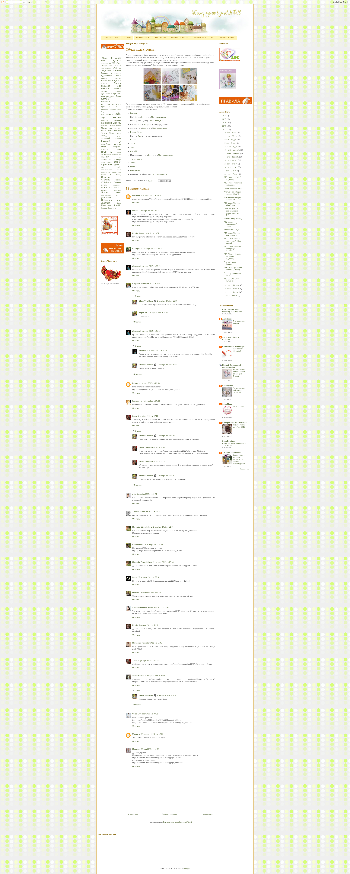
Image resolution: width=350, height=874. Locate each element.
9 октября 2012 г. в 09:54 (147, 494)
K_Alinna (133, 140)
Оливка (133, 167)
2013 (224, 126)
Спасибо (105, 180)
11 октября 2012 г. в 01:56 (162, 527)
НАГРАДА (104, 136)
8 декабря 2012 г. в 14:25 (148, 660)
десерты (105, 104)
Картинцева (117, 112)
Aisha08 (133, 151)
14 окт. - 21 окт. (231, 167)
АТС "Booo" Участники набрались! (233, 184)
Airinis (118, 193)
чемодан (117, 187)
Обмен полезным (199, 38)
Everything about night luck (232, 312)
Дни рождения (160, 38)
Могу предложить (158, 117)
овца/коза (106, 144)
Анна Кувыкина (111, 61)
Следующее (133, 814)
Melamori (136, 749)
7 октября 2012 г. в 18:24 (155, 447)
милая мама (107, 131)
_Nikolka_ (105, 58)
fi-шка (133, 163)
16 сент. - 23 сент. (232, 289)
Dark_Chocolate (106, 195)
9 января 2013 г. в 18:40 (155, 676)
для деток (116, 104)
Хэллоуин (117, 185)
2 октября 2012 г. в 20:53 (158, 313)
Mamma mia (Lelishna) (233, 219)
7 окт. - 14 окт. (230, 171)
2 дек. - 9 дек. (230, 143)
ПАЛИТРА (106, 152)
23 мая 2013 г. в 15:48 (150, 749)
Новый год (111, 141)
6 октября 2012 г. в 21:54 (149, 383)
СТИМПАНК (106, 182)
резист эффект (106, 162)
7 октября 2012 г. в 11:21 (167, 365)
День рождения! (108, 96)
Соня (134, 714)
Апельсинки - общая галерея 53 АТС (232, 193)
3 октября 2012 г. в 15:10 (150, 331)
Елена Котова (115, 107)
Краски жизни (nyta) (232, 230)
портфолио (110, 154)
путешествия (106, 159)
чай (110, 187)
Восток (117, 83)
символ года (116, 172)
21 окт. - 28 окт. (231, 164)
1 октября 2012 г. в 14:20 (151, 196)
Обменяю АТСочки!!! (226, 38)
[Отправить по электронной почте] (159, 181)
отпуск (104, 149)
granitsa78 (106, 197)
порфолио (117, 154)
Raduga (104, 208)
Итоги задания (238, 406)
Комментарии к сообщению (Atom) (177, 822)
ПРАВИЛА (105, 157)
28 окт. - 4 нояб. (231, 160)
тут (151, 121)
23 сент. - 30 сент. (232, 285)
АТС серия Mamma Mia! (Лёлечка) (232, 234)
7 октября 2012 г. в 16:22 (150, 401)
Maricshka (106, 205)
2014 (224, 123)
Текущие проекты (143, 38)
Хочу (143, 117)
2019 (224, 116)
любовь (117, 123)
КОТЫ (118, 114)
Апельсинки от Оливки (230, 263)
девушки (117, 91)
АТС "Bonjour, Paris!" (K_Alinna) (232, 178)
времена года (111, 86)
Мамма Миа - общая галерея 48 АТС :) (232, 198)
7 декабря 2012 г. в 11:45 (152, 643)
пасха (103, 154)
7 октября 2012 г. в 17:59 (148, 416)
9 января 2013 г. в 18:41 (167, 695)
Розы (110, 164)
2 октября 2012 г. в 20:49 (151, 284)
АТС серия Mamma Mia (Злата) (232, 204)
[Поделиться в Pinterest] (170, 181)
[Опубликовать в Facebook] (167, 181)
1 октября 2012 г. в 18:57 (149, 233)
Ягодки (104, 192)
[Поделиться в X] (164, 181)
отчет (119, 149)
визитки (118, 78)
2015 (224, 119)
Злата (132, 144)
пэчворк (117, 159)
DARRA (135, 211)
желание (104, 109)
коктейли (109, 114)
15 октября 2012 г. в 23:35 (162, 562)
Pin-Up (117, 205)
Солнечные (107, 177)
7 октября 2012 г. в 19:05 (155, 461)
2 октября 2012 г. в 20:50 (167, 301)
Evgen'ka (136, 284)
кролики (117, 120)
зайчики (113, 109)
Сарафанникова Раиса (111, 169)
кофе (103, 118)
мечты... (117, 128)
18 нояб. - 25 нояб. (232, 150)
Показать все (244, 469)
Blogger (187, 869)
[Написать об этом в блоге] (162, 181)
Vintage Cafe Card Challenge (234, 423)
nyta (132, 147)
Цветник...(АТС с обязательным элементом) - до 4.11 (231, 212)
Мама (118, 125)
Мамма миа (106, 128)
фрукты (104, 185)
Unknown (136, 196)
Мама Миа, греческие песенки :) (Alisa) (233, 269)
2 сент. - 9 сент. (231, 296)
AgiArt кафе (227, 319)
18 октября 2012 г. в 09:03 (150, 592)
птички (119, 157)
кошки (117, 117)
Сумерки (117, 182)
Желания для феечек (179, 38)
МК (212, 38)
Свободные (105, 172)
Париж (119, 152)
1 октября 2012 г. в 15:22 (149, 211)
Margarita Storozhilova (142, 527)
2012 (224, 130)
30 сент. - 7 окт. (231, 174)
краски (104, 120)
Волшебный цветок (111, 80)
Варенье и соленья (111, 73)
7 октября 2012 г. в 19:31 (167, 476)
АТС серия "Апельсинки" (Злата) (230, 224)
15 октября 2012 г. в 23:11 (154, 545)
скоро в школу (111, 175)
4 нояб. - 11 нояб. (231, 157)
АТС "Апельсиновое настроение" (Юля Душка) (232, 241)
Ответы (138, 296)
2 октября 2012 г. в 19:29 (150, 266)
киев (102, 114)
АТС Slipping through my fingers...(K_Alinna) (232, 256)
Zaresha (133, 113)
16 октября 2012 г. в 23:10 (148, 577)
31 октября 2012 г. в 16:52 (158, 608)
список (118, 180)
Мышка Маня (115, 133)
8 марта (116, 58)
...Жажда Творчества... (232, 453)
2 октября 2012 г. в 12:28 (152, 248)
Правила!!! (127, 38)
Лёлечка (136, 266)
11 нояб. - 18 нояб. (232, 153)
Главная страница (111, 38)
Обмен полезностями (232, 188)
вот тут (158, 121)
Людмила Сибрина (108, 125)
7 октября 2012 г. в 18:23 (167, 436)
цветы (104, 187)
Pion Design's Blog (230, 309)
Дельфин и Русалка (111, 93)
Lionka (135, 233)
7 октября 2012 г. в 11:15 (157, 351)
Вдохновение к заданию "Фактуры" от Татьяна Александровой (239, 459)
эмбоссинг (117, 190)
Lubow (135, 383)
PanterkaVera (136, 159)
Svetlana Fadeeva (139, 608)
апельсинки (106, 63)
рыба (119, 167)
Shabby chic (227, 386)
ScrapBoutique (228, 441)
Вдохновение (106, 76)
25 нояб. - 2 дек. (231, 146)
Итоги (110, 112)
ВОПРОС (104, 83)
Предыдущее (207, 814)
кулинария (106, 123)
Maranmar (136, 643)
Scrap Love (112, 208)
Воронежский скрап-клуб (233, 347)
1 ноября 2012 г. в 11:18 (148, 625)
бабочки (117, 70)
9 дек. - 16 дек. (230, 139)
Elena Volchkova (146, 301)
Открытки (117, 147)
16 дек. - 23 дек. (231, 136)
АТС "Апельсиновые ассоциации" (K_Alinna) (232, 249)
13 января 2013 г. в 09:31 (148, 714)
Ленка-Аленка (138, 676)
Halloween (106, 200)
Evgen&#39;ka (136, 132)
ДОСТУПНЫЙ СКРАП (231, 337)
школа (103, 190)
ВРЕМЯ (105, 88)
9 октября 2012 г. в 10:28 (150, 512)
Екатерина (137, 248)
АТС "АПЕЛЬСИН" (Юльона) (231, 280)
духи (103, 107)
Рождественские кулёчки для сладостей (239, 390)
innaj (119, 203)
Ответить (136, 203)
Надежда (118, 136)
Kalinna (135, 401)
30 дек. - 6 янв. (230, 133)
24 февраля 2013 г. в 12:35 (152, 734)
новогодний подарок (111, 138)
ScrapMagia (227, 404)
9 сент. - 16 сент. (231, 292)
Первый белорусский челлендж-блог (231, 366)
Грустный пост (228, 340)
